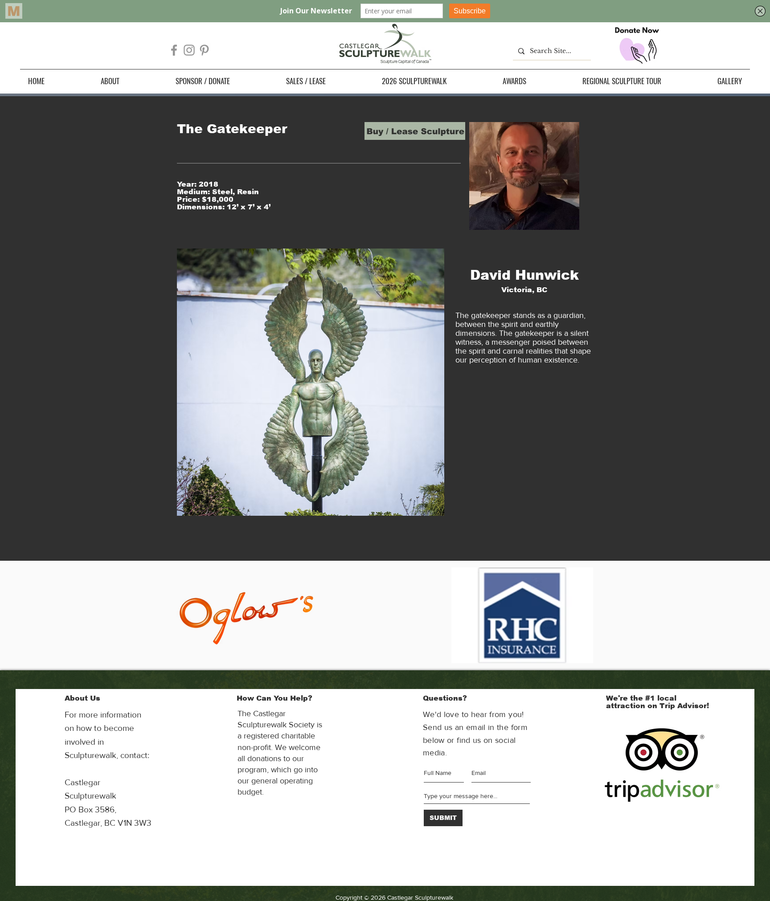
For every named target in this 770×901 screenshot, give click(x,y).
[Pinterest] (204, 50)
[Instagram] (189, 50)
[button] (110, 81)
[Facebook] (174, 50)
